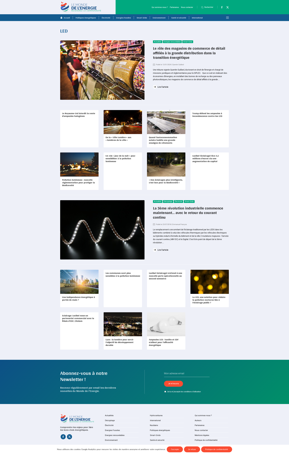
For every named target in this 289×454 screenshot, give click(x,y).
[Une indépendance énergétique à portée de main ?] (79, 282)
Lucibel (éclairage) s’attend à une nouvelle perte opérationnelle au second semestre (165, 276)
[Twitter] (226, 8)
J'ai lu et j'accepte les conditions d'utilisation (184, 392)
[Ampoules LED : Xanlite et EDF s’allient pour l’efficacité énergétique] (166, 324)
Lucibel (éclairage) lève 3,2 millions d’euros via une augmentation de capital (205, 158)
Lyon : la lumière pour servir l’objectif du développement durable (119, 342)
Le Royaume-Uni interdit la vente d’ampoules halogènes (78, 114)
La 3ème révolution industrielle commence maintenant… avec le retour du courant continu (188, 213)
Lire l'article (163, 87)
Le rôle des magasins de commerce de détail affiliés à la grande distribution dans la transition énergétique (189, 53)
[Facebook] (220, 8)
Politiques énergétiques (86, 18)
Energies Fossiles (123, 18)
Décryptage (168, 201)
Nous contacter (187, 7)
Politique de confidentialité (206, 440)
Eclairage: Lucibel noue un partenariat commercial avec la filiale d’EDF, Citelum (78, 318)
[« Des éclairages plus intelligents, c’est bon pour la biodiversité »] (166, 164)
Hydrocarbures (156, 415)
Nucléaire (154, 425)
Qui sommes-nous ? (160, 7)
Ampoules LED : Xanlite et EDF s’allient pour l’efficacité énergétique (163, 342)
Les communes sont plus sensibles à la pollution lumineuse (123, 274)
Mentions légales (202, 435)
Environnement (159, 18)
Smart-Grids (142, 18)
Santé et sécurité (178, 18)
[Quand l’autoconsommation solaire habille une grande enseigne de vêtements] (166, 122)
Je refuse (192, 449)
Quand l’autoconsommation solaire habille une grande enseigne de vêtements (163, 140)
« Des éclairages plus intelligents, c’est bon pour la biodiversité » (166, 181)
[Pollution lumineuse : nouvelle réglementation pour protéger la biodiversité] (79, 164)
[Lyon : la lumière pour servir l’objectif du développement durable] (123, 324)
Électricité (106, 18)
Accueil (67, 18)
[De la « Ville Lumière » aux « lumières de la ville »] (123, 122)
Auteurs (198, 420)
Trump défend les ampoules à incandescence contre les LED (207, 114)
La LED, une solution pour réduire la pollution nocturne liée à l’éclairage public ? (208, 300)
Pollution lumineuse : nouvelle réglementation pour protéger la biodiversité (78, 182)
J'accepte (175, 449)
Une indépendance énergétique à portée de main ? (78, 298)
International (197, 18)
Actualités (157, 42)
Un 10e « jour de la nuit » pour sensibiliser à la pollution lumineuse (120, 158)
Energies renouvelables (172, 42)
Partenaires (174, 7)
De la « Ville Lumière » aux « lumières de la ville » (118, 138)
